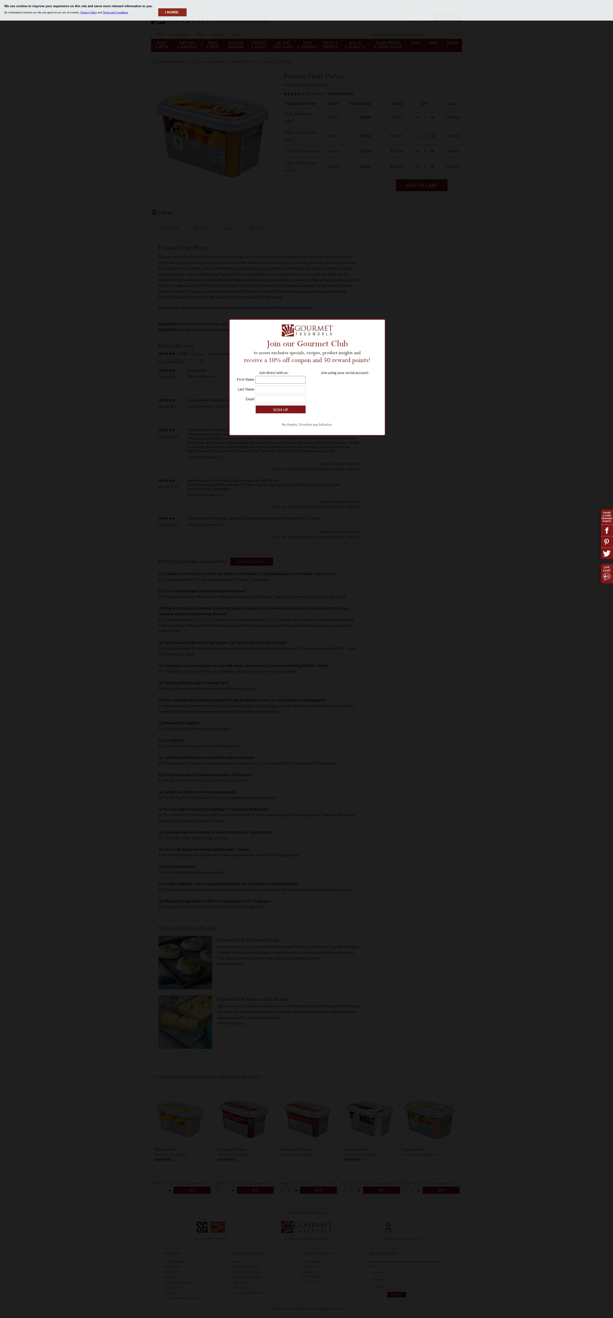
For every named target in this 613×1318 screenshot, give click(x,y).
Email (250, 399)
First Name (245, 379)
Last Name (246, 389)
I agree (171, 12)
